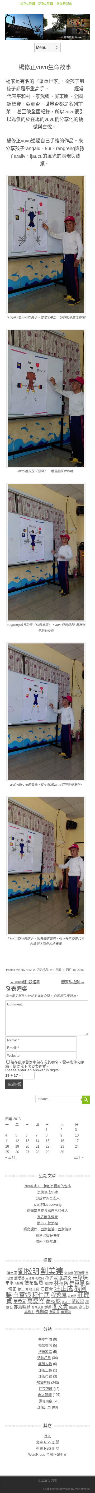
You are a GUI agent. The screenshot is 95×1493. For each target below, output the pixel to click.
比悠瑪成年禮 (47, 1192)
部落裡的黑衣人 (48, 1198)
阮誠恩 (73, 1307)
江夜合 (46, 1289)
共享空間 (45, 1339)
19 (17, 1146)
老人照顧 (55, 969)
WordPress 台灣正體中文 (47, 1455)
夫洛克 (30, 1278)
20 (27, 1146)
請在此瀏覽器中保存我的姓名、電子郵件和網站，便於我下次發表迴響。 (44, 1064)
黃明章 (54, 1312)
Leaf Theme (51, 1488)
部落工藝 (45, 1370)
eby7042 (26, 969)
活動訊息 (42, 969)
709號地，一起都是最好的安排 (47, 1186)
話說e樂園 (45, 4)
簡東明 (72, 1295)
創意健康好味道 (48, 1235)
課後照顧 (46, 1401)
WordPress (82, 1488)
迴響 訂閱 (47, 1448)
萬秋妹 (53, 1301)
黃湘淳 (66, 1312)
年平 (9, 1283)
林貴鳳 (76, 1283)
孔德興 (39, 1278)
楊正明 (23, 1289)
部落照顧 (22, 1307)
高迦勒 (42, 1311)
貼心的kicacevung (47, 1205)
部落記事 (44, 1407)
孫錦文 (65, 1278)
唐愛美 (19, 1278)
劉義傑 (68, 1272)
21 (37, 1146)
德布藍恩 (33, 1283)
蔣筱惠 (78, 1301)
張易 (19, 1283)
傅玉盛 (12, 1273)
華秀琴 (19, 1301)
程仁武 (41, 1295)
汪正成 (63, 1288)
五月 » (78, 1157)
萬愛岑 (36, 1301)
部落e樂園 (27, 4)
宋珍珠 (80, 1278)
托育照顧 (46, 1389)
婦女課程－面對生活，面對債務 (47, 1229)
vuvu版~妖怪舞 (25, 982)
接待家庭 (45, 1352)
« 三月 (10, 1157)
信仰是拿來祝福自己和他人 (47, 1211)
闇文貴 (60, 1307)
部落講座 (37, 1307)
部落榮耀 (45, 1376)
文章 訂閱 (47, 1442)
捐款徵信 (45, 1345)
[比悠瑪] (47, 38)
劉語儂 (79, 1273)
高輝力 (29, 1312)
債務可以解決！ (48, 1242)
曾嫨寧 (48, 1283)
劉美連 (51, 1271)
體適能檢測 (72, 982)
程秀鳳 (58, 1295)
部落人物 (45, 1364)
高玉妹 (84, 1307)
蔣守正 (66, 1302)
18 (7, 1146)
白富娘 (22, 1294)
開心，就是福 (47, 1223)
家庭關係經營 (47, 1217)
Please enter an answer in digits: (32, 1070)
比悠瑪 (52, 1480)
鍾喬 (47, 1307)
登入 (47, 1436)
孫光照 (51, 1278)
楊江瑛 (34, 1289)
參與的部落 (64, 4)
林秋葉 (61, 1283)
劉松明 (28, 1272)
